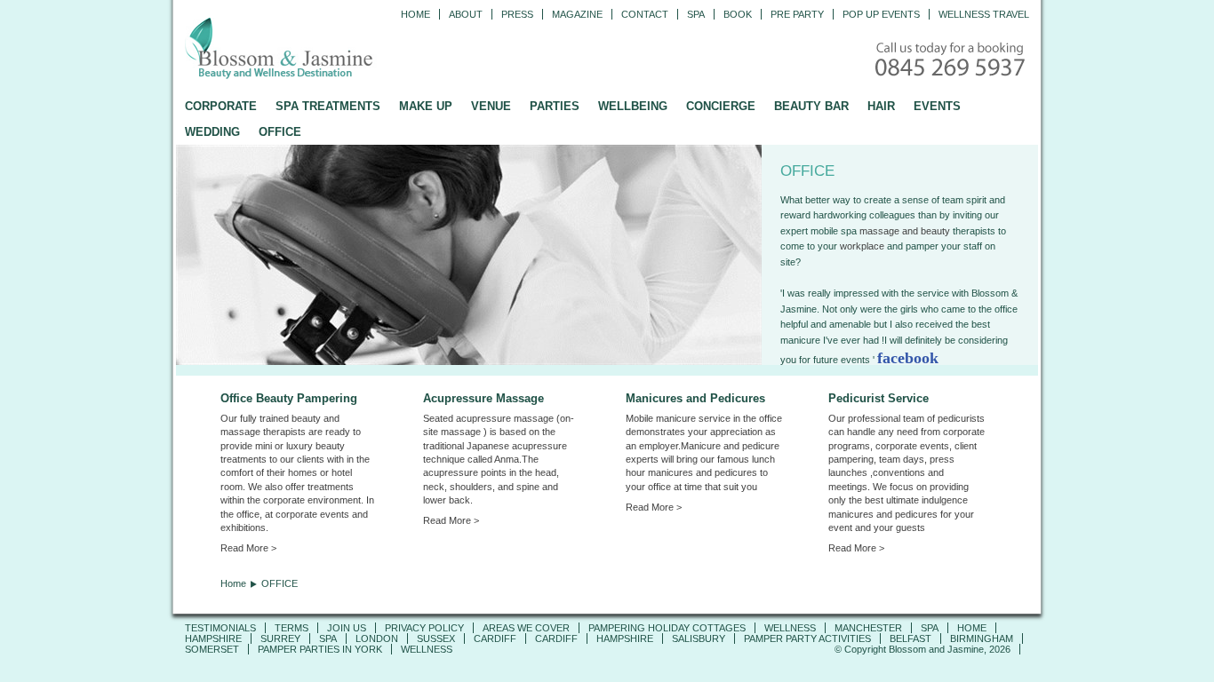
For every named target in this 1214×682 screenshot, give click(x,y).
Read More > (248, 548)
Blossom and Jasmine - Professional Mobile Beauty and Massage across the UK (318, 50)
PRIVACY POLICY (424, 628)
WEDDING (212, 132)
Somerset (212, 649)
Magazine (577, 14)
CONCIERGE (720, 106)
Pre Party (797, 14)
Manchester (868, 628)
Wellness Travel (983, 14)
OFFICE (280, 132)
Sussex (436, 638)
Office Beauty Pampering (288, 398)
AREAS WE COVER (526, 628)
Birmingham (981, 638)
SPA (929, 628)
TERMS (291, 628)
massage (879, 231)
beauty (937, 231)
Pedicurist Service (878, 398)
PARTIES (554, 106)
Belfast (910, 638)
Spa (696, 14)
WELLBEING (632, 106)
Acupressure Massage (483, 398)
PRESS (517, 14)
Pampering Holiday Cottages (667, 628)
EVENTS (937, 106)
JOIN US (346, 628)
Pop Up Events (881, 14)
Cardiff (495, 638)
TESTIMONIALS (220, 628)
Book (737, 14)
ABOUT (466, 14)
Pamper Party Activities (807, 638)
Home (415, 14)
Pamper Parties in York (320, 649)
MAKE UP (425, 106)
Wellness (790, 628)
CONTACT (644, 14)
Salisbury (698, 638)
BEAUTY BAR (811, 106)
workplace (862, 246)
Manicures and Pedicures (695, 398)
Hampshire (213, 638)
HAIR (881, 106)
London (376, 638)
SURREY (280, 638)
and (910, 231)
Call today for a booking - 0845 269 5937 (952, 60)
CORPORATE (221, 106)
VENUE (491, 106)
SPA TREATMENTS (328, 106)
